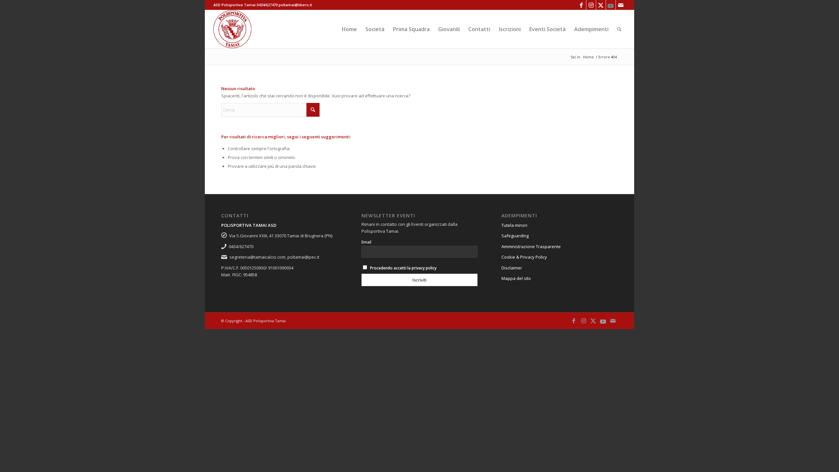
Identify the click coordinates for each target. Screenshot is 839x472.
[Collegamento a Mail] (621, 5)
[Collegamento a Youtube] (610, 5)
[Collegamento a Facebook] (581, 5)
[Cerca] (619, 29)
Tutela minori (514, 225)
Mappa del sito (516, 278)
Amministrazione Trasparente (531, 246)
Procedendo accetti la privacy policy (403, 268)
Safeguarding (515, 236)
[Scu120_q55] (232, 29)
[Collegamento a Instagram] (591, 5)
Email (366, 242)
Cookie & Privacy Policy (524, 257)
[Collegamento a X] (601, 5)
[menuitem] (349, 29)
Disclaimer (511, 268)
